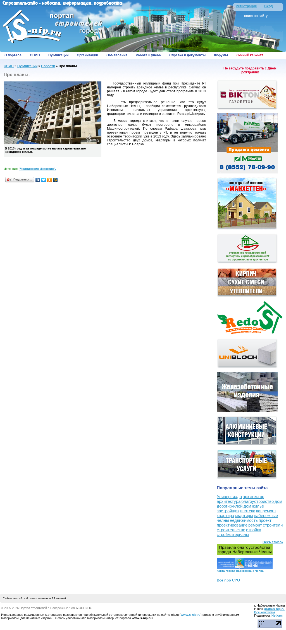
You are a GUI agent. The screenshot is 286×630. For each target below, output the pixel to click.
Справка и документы (187, 55)
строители (273, 525)
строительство (231, 529)
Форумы (221, 55)
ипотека (247, 510)
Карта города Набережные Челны (240, 570)
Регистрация (246, 6)
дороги (223, 506)
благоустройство (257, 501)
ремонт (255, 525)
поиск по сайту (256, 16)
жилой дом (240, 506)
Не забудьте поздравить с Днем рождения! (250, 70)
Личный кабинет (249, 55)
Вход (268, 6)
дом (278, 501)
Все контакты (264, 612)
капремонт (266, 510)
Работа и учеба (148, 55)
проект (265, 520)
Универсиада (229, 496)
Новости (48, 66)
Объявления (116, 55)
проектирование (232, 525)
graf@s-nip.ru (274, 608)
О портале (13, 55)
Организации (87, 55)
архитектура (228, 501)
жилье (258, 506)
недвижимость (244, 520)
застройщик (228, 510)
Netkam (277, 615)
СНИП (35, 55)
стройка (253, 529)
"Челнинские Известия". (37, 168)
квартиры (244, 515)
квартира (225, 515)
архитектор (253, 496)
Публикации (58, 55)
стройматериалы (233, 534)
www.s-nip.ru (191, 614)
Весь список (273, 542)
